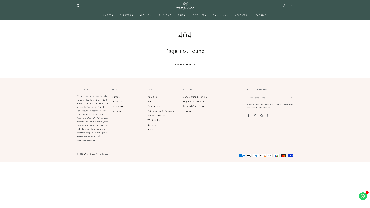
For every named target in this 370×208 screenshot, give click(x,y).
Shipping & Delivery (193, 101)
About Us (152, 96)
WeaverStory (89, 154)
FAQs (150, 129)
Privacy (187, 110)
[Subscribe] (291, 97)
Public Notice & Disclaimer (161, 110)
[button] (78, 6)
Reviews (151, 124)
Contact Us (153, 106)
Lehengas (117, 106)
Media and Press (156, 115)
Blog (149, 101)
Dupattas (117, 101)
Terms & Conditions (193, 106)
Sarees (116, 96)
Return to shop (185, 64)
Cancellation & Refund (195, 96)
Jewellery (117, 110)
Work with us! (154, 120)
